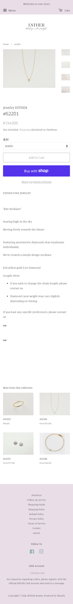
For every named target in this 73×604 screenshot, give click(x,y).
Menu (12, 10)
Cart (67, 10)
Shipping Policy (36, 509)
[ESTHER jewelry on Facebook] (32, 552)
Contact (36, 528)
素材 (6, 139)
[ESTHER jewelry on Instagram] (41, 552)
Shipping (24, 129)
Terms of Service (36, 523)
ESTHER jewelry (35, 595)
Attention (36, 495)
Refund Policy (36, 514)
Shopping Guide (36, 504)
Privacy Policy (36, 518)
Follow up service (36, 499)
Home (6, 44)
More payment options (37, 182)
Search (36, 532)
